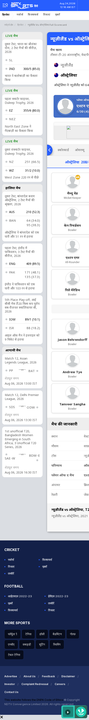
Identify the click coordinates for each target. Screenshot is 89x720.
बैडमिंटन (57, 634)
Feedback (48, 676)
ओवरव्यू (79, 150)
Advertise (10, 676)
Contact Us (11, 692)
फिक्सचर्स (33, 14)
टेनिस (28, 634)
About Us (29, 676)
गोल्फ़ (73, 634)
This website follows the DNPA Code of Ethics (34, 699)
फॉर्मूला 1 (12, 634)
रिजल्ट (46, 14)
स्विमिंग (56, 644)
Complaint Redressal (34, 684)
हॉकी (42, 634)
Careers (60, 684)
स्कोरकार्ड (63, 150)
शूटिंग (42, 644)
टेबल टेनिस (14, 655)
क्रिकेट (6, 14)
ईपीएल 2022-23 (58, 596)
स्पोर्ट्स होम (8, 24)
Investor (9, 684)
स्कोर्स (20, 14)
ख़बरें (57, 14)
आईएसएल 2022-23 (20, 596)
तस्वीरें (11, 573)
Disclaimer (68, 676)
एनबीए (11, 644)
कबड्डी (27, 644)
